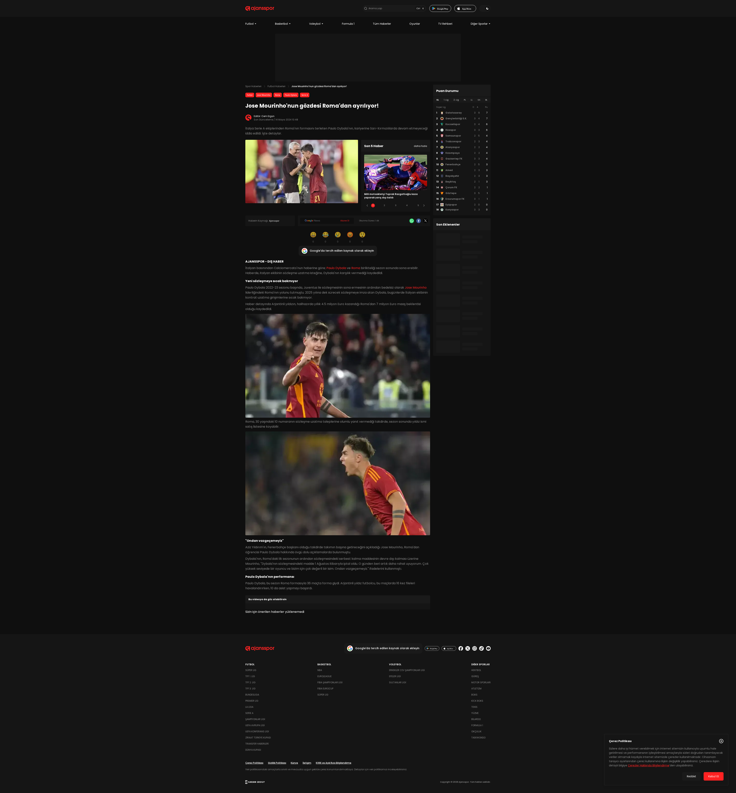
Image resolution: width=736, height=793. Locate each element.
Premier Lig (251, 700)
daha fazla (420, 146)
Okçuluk (476, 731)
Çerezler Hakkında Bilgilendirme (648, 765)
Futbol (249, 24)
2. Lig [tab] (456, 99)
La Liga (249, 707)
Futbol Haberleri (276, 86)
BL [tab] (486, 99)
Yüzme (475, 713)
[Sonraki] (424, 205)
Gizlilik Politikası (277, 762)
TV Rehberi (445, 24)
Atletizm (476, 688)
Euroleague (324, 676)
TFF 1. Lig (250, 676)
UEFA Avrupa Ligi (255, 725)
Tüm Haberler (382, 24)
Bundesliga (252, 694)
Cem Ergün (267, 116)
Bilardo (476, 719)
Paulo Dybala (291, 95)
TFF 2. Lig (250, 682)
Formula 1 (348, 24)
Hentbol (476, 670)
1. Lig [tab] (446, 99)
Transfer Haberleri (257, 743)
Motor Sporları (481, 682)
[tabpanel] (462, 158)
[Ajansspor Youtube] (488, 648)
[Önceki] (367, 205)
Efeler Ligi (395, 676)
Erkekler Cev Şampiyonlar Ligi (407, 670)
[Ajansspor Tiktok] (481, 648)
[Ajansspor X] (467, 648)
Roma (277, 95)
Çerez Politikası (254, 762)
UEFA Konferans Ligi (257, 731)
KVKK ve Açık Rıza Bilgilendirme (333, 762)
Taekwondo (478, 737)
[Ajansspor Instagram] (474, 648)
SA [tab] (479, 99)
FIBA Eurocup (325, 688)
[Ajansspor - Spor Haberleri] (259, 8)
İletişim (307, 762)
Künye (294, 762)
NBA (319, 670)
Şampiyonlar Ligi (255, 719)
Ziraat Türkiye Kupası (258, 737)
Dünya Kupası (253, 749)
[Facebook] (418, 221)
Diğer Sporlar (479, 24)
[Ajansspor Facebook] (460, 648)
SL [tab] (437, 99)
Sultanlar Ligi (397, 682)
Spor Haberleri (253, 86)
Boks (474, 694)
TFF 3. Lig (250, 688)
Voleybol (314, 24)
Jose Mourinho (263, 95)
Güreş (475, 676)
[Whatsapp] (411, 221)
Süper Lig (250, 670)
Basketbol (281, 24)
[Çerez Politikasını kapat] (721, 741)
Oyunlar (414, 24)
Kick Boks (477, 700)
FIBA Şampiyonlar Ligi (330, 682)
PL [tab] (465, 99)
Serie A (304, 95)
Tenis (474, 707)
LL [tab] (472, 99)
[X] (425, 221)
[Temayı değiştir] (485, 8)
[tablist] (462, 100)
